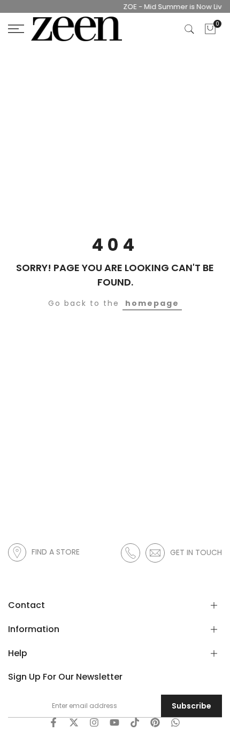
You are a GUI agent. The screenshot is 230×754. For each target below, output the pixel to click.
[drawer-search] (189, 29)
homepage (152, 303)
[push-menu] (16, 29)
